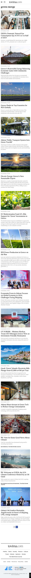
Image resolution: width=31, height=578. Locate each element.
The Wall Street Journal (15, 556)
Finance (20, 551)
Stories (24, 554)
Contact (8, 561)
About (4, 561)
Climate (12, 554)
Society (15, 551)
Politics (5, 551)
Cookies (26, 561)
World (10, 551)
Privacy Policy (20, 561)
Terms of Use (14, 561)
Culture (26, 551)
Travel (7, 554)
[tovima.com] (15, 2)
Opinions (17, 554)
